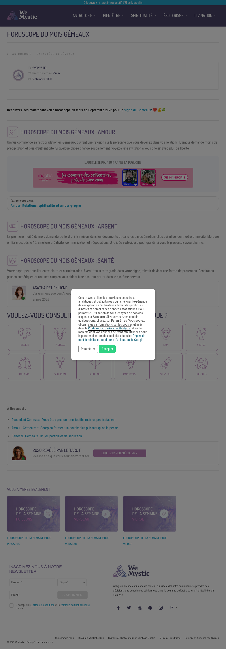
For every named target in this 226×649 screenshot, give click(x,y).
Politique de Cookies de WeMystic (109, 328)
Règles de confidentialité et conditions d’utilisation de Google (111, 338)
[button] (88, 349)
